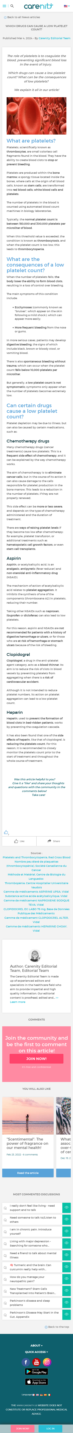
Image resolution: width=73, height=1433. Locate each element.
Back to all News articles (23, 17)
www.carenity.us (27, 1405)
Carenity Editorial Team (54, 38)
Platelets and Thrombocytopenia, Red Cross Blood (36, 857)
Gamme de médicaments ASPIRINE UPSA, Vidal (36, 891)
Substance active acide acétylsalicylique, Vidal (36, 896)
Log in (50, 1428)
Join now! (36, 1059)
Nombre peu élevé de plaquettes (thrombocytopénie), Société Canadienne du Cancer (36, 866)
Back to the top (58, 1326)
